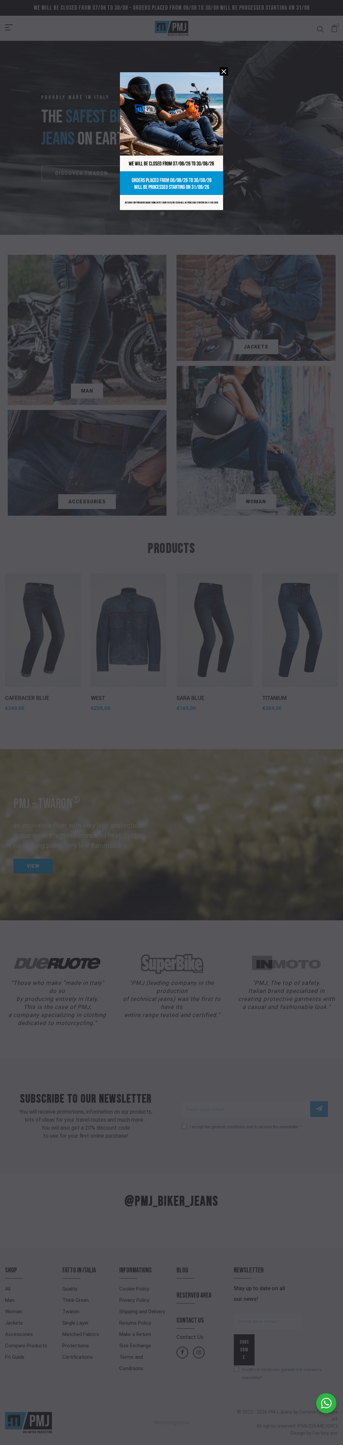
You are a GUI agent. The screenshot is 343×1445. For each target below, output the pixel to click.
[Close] (224, 71)
